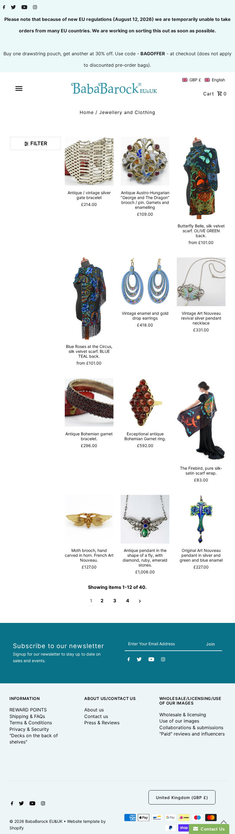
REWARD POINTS (28, 710)
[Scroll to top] (223, 822)
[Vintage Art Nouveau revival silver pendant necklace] (201, 281)
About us (94, 710)
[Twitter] (12, 7)
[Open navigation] (29, 88)
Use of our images (179, 721)
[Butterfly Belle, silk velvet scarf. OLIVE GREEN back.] (201, 178)
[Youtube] (23, 7)
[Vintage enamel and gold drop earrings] (145, 281)
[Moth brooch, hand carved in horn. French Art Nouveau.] (89, 519)
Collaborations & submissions (191, 727)
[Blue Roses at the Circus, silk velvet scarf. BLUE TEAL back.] (89, 298)
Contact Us (211, 829)
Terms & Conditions (30, 722)
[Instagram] (34, 7)
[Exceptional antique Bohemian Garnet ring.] (145, 402)
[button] (203, 80)
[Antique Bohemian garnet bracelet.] (89, 402)
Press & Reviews (102, 722)
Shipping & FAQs (27, 716)
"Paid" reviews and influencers (192, 734)
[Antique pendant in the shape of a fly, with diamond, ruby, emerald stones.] (145, 519)
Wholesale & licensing (182, 714)
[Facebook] (3, 7)
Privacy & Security (29, 729)
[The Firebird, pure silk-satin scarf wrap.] (201, 419)
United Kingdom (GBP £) (182, 797)
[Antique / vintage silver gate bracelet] (89, 161)
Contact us (96, 716)
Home (87, 112)
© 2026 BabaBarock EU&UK (36, 821)
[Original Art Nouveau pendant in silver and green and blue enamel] (201, 519)
